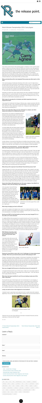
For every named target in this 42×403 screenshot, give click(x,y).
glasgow (13, 383)
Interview (22, 29)
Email (3, 350)
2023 (6, 381)
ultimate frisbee (12, 389)
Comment (4, 334)
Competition (29, 381)
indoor (23, 383)
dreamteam (34, 381)
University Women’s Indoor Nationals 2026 (12, 370)
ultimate (7, 389)
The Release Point (13, 29)
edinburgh (4, 383)
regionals (31, 385)
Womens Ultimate (26, 391)
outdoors (22, 385)
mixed (13, 385)
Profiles (26, 385)
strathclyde (16, 387)
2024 (10, 381)
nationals (17, 385)
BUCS (24, 381)
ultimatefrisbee (19, 389)
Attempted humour (19, 381)
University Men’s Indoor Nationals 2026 (11, 372)
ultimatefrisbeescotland (27, 389)
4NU (3, 381)
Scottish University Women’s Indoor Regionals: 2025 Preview (15, 374)
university (4, 391)
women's (20, 391)
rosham (35, 385)
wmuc (12, 391)
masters (37, 383)
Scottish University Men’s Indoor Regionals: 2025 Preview (15, 375)
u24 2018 (32, 387)
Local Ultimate (32, 383)
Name (3, 345)
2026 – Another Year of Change (9, 369)
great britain (18, 383)
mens (10, 385)
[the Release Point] (20, 11)
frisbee (9, 383)
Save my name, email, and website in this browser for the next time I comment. (20, 361)
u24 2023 (36, 387)
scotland (4, 387)
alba (13, 381)
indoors (26, 383)
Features (19, 29)
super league (22, 387)
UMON (33, 389)
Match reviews (5, 385)
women (16, 391)
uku (3, 389)
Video (8, 391)
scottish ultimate (9, 387)
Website (4, 355)
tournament (27, 387)
